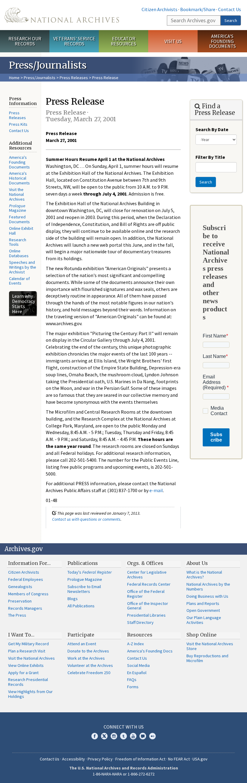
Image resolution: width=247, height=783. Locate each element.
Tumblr (123, 736)
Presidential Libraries (146, 615)
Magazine (17, 208)
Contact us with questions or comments (86, 519)
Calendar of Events (19, 281)
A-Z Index (135, 643)
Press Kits (18, 124)
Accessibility (73, 759)
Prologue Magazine (84, 579)
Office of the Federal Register (145, 594)
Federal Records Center (148, 584)
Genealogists (20, 586)
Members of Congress (28, 593)
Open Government (203, 610)
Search (230, 20)
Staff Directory (140, 622)
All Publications (81, 606)
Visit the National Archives (17, 194)
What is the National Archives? (204, 574)
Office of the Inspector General (147, 606)
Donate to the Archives (88, 651)
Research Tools (17, 242)
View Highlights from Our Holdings (30, 694)
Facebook (94, 736)
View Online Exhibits (26, 665)
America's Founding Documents (222, 41)
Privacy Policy (100, 759)
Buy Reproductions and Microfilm (207, 658)
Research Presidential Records (28, 682)
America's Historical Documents (19, 178)
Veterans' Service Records (74, 41)
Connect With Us (124, 727)
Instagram (113, 736)
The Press (17, 615)
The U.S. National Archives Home (62, 15)
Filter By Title (210, 157)
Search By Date (211, 129)
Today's (89, 572)
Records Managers (25, 608)
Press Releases (74, 77)
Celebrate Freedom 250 (88, 672)
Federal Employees (25, 579)
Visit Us (173, 41)
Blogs (72, 598)
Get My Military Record (28, 643)
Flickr (152, 736)
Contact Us (229, 9)
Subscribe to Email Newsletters (84, 589)
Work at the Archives (86, 658)
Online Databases (19, 253)
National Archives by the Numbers (208, 586)
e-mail (156, 490)
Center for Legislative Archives (147, 574)
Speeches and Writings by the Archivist (22, 267)
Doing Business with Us (207, 596)
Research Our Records (24, 41)
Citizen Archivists (159, 9)
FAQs (131, 679)
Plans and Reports (202, 603)
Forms (133, 686)
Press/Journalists (39, 77)
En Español (136, 672)
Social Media (138, 665)
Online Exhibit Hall (21, 231)
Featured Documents (19, 219)
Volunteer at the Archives (90, 665)
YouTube (133, 736)
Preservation (20, 601)
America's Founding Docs (150, 651)
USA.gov (200, 759)
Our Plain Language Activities (203, 620)
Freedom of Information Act (140, 759)
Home (14, 77)
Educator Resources (123, 41)
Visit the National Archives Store (209, 646)
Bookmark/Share (197, 9)
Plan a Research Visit (26, 651)
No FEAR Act (179, 759)
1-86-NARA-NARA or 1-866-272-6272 (124, 774)
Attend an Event (81, 643)
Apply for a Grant (23, 672)
